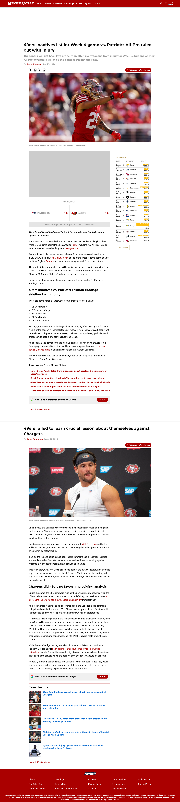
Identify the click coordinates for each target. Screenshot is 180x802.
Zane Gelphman (35, 439)
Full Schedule (123, 247)
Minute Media (15, 795)
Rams (74, 245)
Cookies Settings (120, 788)
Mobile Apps (144, 779)
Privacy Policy (95, 784)
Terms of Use (118, 784)
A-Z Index (93, 788)
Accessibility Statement (66, 788)
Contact (92, 779)
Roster (79, 4)
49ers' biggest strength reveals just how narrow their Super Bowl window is (70, 382)
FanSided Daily (36, 784)
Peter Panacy (34, 64)
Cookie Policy (144, 784)
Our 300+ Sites (119, 779)
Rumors (47, 4)
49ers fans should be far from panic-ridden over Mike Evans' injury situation (70, 391)
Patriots (50, 261)
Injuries (87, 4)
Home (31, 409)
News (38, 4)
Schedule (57, 4)
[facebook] (161, 3)
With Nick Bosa (89, 544)
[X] (166, 3)
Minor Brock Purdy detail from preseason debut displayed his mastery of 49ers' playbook (68, 372)
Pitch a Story (61, 784)
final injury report (60, 257)
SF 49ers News (43, 409)
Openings (59, 779)
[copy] (44, 70)
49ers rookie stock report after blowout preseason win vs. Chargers (65, 386)
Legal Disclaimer (37, 788)
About (32, 779)
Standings (69, 4)
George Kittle (71, 248)
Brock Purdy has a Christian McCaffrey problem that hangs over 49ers (67, 378)
